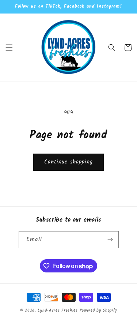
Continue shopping (68, 162)
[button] (9, 47)
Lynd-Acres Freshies (57, 310)
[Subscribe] (110, 239)
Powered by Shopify (98, 310)
